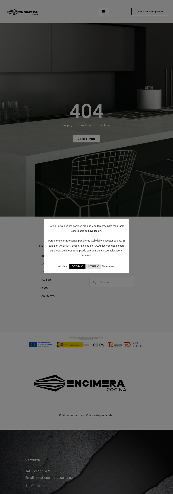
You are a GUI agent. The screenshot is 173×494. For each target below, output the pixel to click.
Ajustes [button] (62, 266)
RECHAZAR (93, 266)
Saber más (108, 266)
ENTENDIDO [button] (77, 266)
